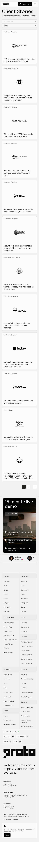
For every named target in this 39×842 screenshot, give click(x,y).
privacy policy (7, 831)
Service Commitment (10, 640)
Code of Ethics (8, 644)
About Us (24, 674)
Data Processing (9, 635)
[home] (5, 4)
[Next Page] (35, 487)
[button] (35, 4)
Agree (7, 835)
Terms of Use (8, 627)
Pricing (6, 716)
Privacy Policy (8, 631)
